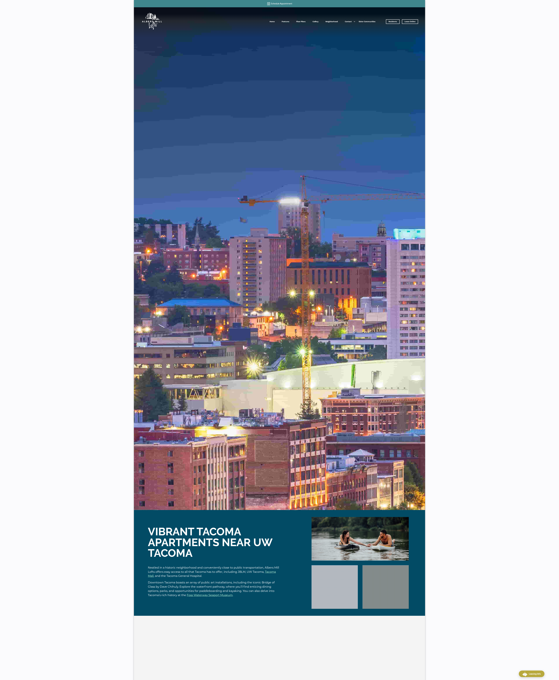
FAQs (348, 27)
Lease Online (410, 22)
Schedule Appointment (281, 3)
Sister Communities (367, 22)
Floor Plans (301, 22)
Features (285, 22)
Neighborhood (332, 22)
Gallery (316, 22)
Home (272, 22)
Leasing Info (535, 674)
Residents (393, 22)
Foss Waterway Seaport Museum (210, 595)
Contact (348, 22)
